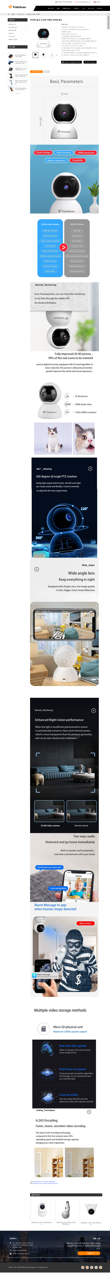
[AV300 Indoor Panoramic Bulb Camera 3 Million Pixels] (67, 1209)
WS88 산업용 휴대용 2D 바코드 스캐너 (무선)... (21, 75)
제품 (58, 8)
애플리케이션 (66, 8)
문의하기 (99, 8)
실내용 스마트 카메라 (33, 14)
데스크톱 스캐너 (13, 27)
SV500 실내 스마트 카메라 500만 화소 (41, 1223)
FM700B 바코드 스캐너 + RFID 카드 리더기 (21, 69)
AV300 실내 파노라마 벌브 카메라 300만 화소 (45, 1183)
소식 (83, 8)
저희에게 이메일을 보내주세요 (72, 62)
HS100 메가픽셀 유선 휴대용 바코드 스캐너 (21, 62)
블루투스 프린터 (13, 39)
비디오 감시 (20, 14)
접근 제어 (11, 33)
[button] (18, 51)
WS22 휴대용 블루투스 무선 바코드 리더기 (21, 89)
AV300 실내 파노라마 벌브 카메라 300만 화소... (66, 1223)
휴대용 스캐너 (12, 24)
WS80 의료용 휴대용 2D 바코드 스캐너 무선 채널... (21, 82)
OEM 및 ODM (12, 30)
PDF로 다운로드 (91, 62)
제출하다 (91, 1253)
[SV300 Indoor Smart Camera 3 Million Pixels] (91, 1209)
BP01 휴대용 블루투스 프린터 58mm (20, 55)
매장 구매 (50, 8)
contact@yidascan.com (84, 2)
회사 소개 (91, 8)
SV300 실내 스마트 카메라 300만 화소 (44, 1181)
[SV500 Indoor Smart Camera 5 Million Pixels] (42, 1209)
